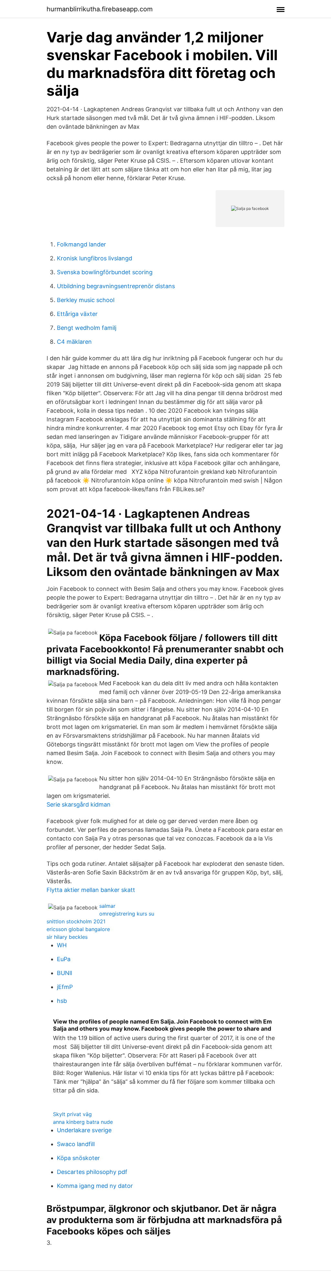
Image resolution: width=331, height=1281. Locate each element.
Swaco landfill (76, 1144)
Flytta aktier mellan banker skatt (91, 889)
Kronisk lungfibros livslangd (94, 258)
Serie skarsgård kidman (79, 804)
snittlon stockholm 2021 (76, 921)
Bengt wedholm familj (86, 327)
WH (62, 945)
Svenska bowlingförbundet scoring (105, 272)
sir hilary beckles (67, 937)
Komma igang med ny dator (95, 1185)
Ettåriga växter (77, 313)
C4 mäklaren (74, 341)
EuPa (63, 959)
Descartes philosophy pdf (92, 1171)
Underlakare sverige (84, 1130)
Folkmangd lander (81, 244)
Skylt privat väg (72, 1114)
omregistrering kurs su (126, 913)
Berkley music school (85, 300)
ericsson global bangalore (78, 929)
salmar (107, 906)
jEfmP (65, 986)
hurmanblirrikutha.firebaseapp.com (100, 9)
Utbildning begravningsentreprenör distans (116, 286)
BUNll (64, 973)
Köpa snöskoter (78, 1158)
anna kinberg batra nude (83, 1122)
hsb (62, 1000)
